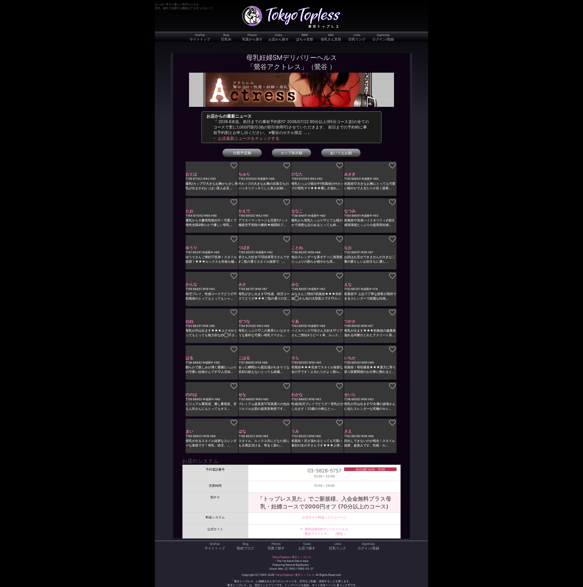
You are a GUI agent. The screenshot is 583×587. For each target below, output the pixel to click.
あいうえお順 (341, 153)
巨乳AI (226, 37)
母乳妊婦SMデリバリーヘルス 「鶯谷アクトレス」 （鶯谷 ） (325, 531)
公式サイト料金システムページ (324, 517)
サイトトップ (200, 37)
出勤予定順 (242, 153)
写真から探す (252, 37)
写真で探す (276, 546)
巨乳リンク (357, 37)
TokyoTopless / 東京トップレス (291, 557)
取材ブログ (245, 546)
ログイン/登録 (383, 37)
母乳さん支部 (331, 37)
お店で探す (306, 546)
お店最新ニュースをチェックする (248, 138)
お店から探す (278, 37)
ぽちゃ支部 (304, 37)
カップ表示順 (291, 153)
